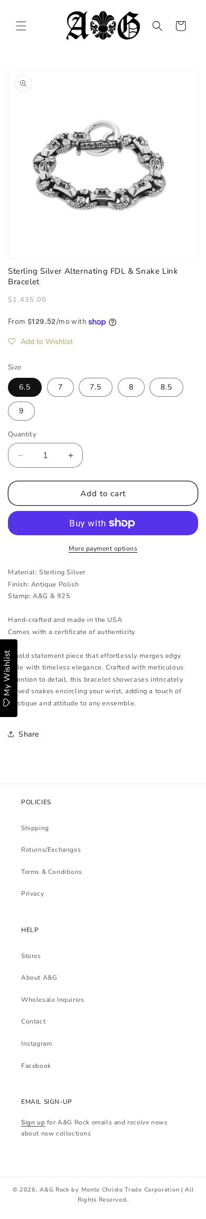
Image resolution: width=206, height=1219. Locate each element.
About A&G (39, 977)
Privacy (32, 893)
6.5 (25, 387)
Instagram (36, 1043)
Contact (33, 1021)
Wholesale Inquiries (52, 999)
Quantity (22, 434)
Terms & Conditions (51, 872)
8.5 (166, 387)
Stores (31, 956)
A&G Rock (55, 1190)
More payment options (103, 548)
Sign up (33, 1122)
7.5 (95, 387)
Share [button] (28, 734)
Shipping (35, 828)
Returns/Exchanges (51, 849)
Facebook (36, 1066)
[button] (21, 26)
